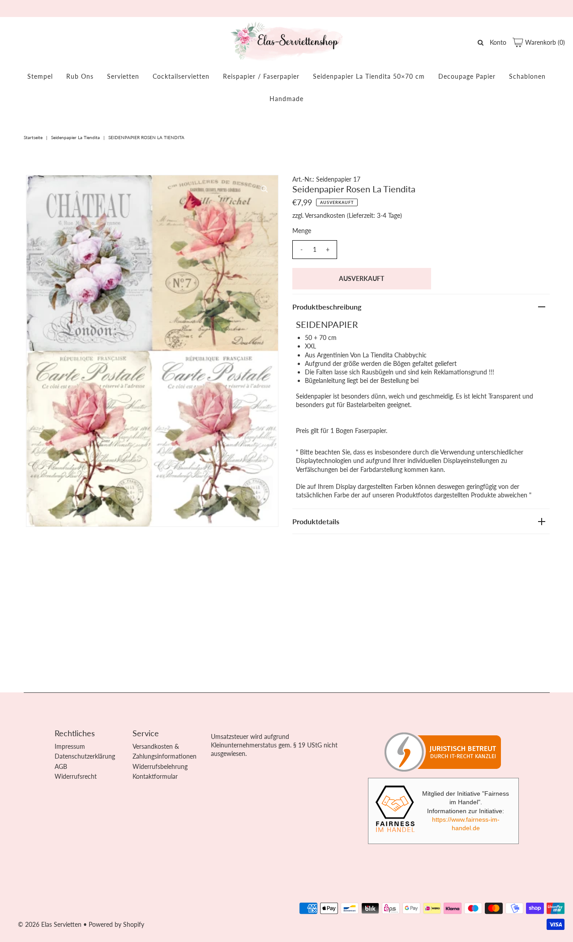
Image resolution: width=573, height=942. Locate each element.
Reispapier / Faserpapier (261, 76)
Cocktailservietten (181, 76)
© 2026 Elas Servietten (49, 924)
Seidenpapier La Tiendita (75, 137)
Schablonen (527, 76)
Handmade (286, 98)
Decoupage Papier (467, 76)
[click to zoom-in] (264, 189)
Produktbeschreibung (326, 306)
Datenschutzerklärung (85, 756)
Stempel (40, 76)
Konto (498, 42)
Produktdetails (315, 521)
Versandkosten (325, 215)
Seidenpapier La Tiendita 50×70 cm (369, 76)
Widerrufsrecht (76, 776)
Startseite (33, 137)
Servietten (123, 76)
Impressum (70, 746)
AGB (61, 766)
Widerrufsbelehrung (160, 766)
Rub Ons (80, 76)
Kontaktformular (155, 776)
